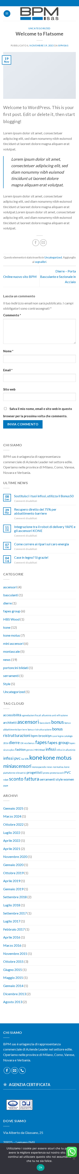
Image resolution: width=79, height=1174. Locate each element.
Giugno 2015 (12, 970)
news (7, 659)
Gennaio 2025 (13, 808)
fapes (41, 742)
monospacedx (39, 767)
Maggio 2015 (13, 977)
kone (6, 627)
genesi (30, 749)
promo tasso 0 (57, 772)
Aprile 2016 (11, 937)
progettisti (34, 772)
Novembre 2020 (15, 857)
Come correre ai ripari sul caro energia (41, 544)
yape (5, 785)
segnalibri (40, 261)
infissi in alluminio (65, 749)
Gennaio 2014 (13, 986)
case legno (57, 736)
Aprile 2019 (11, 881)
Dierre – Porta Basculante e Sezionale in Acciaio (58, 276)
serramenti (11, 676)
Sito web (9, 389)
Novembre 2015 (15, 953)
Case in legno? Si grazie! (31, 557)
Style (6, 684)
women (68, 779)
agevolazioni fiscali (31, 715)
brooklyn (45, 736)
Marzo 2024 (12, 816)
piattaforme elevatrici (14, 772)
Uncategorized (39, 28)
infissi (51, 749)
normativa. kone (61, 767)
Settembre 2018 (15, 897)
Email (7, 370)
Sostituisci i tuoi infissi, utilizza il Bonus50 (44, 496)
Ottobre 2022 (13, 824)
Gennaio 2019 (13, 889)
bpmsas (63, 45)
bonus (57, 722)
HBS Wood (11, 619)
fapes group (11, 611)
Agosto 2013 (12, 1002)
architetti (10, 722)
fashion (20, 749)
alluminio (46, 715)
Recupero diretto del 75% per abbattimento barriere (35, 511)
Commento (12, 315)
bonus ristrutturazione (40, 729)
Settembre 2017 (15, 913)
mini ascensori (13, 643)
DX (22, 743)
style (59, 779)
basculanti (10, 595)
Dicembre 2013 (14, 994)
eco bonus (29, 743)
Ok (41, 1167)
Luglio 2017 (11, 921)
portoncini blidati (15, 668)
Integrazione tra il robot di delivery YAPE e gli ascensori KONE (44, 529)
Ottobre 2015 (13, 961)
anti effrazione (60, 715)
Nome (8, 351)
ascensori (10, 587)
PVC (67, 772)
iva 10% (25, 758)
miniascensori (17, 766)
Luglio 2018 (11, 905)
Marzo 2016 (12, 945)
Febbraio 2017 (14, 929)
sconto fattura (24, 779)
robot (5, 779)
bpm (34, 736)
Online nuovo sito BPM (20, 277)
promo (46, 772)
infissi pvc (11, 758)
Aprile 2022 (11, 840)
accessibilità (12, 715)
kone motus (11, 635)
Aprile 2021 (11, 849)
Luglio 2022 (11, 832)
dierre (7, 603)
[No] (74, 1159)
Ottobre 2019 (13, 873)
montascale (11, 651)
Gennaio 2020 (13, 865)
